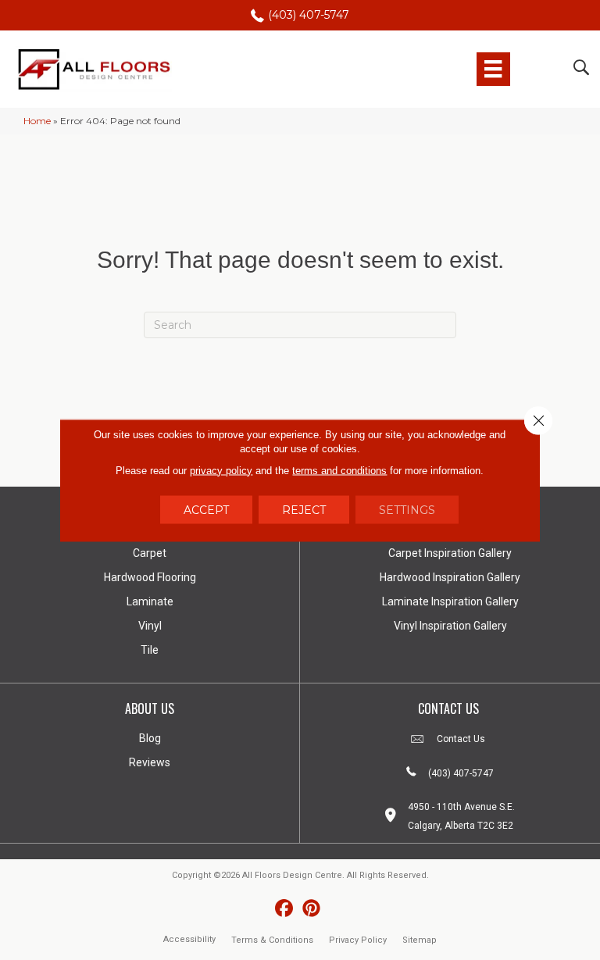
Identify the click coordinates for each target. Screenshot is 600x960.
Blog (150, 738)
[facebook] (284, 909)
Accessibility (189, 939)
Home (37, 121)
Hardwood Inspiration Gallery (450, 577)
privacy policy (221, 470)
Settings (407, 509)
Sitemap (419, 940)
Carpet (149, 553)
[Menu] (493, 68)
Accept (206, 509)
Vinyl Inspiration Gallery (450, 625)
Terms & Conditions (272, 940)
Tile (150, 650)
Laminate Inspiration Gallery (450, 601)
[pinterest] (311, 909)
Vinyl (150, 625)
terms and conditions (339, 470)
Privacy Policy (358, 940)
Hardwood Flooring (150, 577)
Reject (304, 509)
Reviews (149, 762)
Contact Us (461, 738)
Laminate (150, 601)
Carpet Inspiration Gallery (450, 553)
